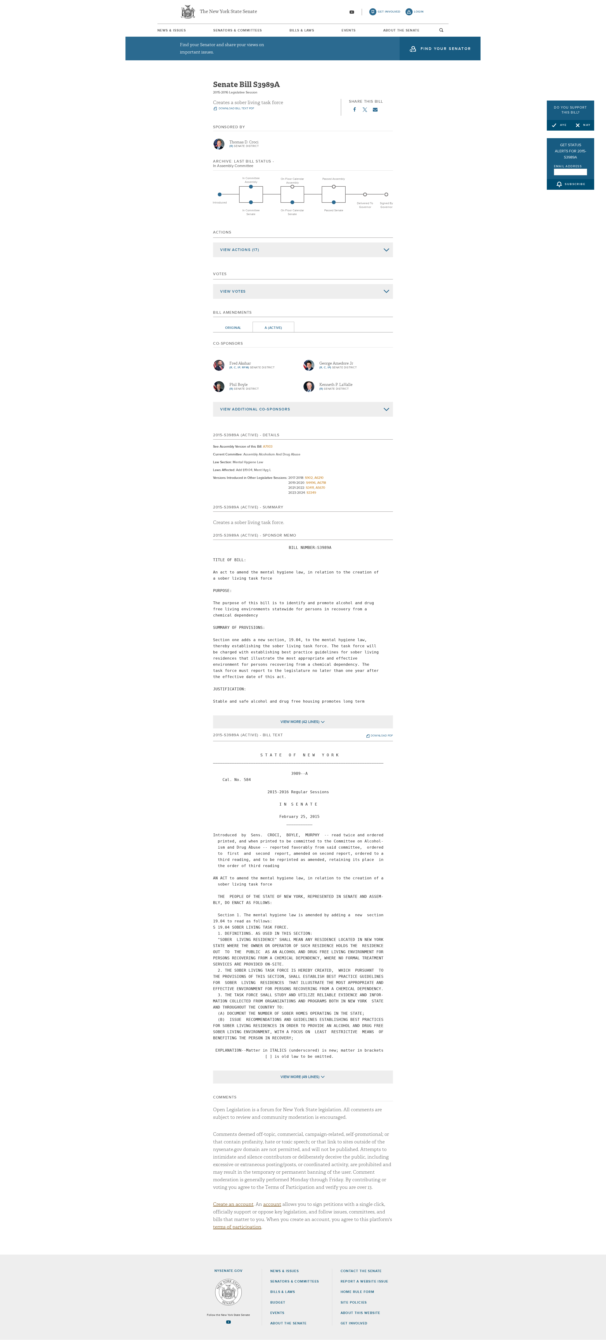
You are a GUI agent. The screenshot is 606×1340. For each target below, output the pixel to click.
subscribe (575, 184)
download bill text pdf (236, 108)
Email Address (568, 166)
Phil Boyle (238, 384)
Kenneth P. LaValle (335, 384)
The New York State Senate (228, 11)
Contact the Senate (361, 1271)
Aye (563, 125)
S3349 (311, 492)
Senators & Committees (237, 30)
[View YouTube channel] (352, 12)
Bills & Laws (302, 30)
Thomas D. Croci (243, 142)
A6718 (321, 483)
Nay (587, 125)
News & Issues (171, 30)
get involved (389, 11)
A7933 (267, 446)
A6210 (319, 478)
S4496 (311, 483)
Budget (277, 1302)
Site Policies (354, 1302)
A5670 (320, 487)
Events (349, 30)
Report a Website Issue (364, 1281)
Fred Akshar (240, 363)
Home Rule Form (357, 1292)
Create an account (233, 1204)
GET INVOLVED (354, 1323)
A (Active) (273, 328)
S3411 (310, 487)
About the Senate (288, 1323)
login (419, 11)
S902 (309, 478)
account (272, 1204)
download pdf (382, 735)
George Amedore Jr (336, 363)
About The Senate (401, 30)
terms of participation (237, 1227)
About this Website (360, 1313)
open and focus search (441, 31)
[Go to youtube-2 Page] (228, 1322)
